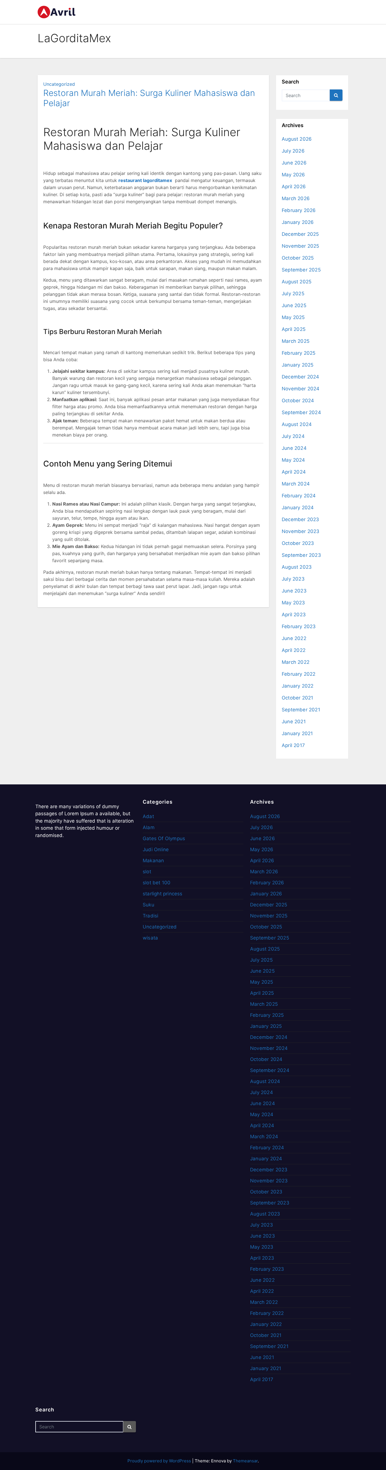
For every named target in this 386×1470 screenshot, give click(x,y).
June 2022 (294, 638)
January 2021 (297, 733)
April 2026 (294, 186)
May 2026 (293, 174)
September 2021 (301, 709)
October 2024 (298, 400)
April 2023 (294, 614)
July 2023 (293, 579)
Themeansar (245, 1460)
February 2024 (299, 495)
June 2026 (294, 163)
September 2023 (301, 555)
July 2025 (293, 293)
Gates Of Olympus (164, 838)
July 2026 (293, 151)
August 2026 (297, 139)
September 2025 (301, 270)
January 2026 (298, 222)
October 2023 (298, 543)
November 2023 (301, 531)
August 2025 (296, 281)
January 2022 (297, 686)
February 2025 (299, 353)
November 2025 (300, 246)
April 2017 (293, 745)
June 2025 (294, 305)
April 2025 (293, 329)
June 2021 (294, 721)
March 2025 (295, 341)
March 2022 (295, 662)
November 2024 (301, 388)
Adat (148, 816)
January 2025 (297, 365)
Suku (148, 905)
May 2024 (293, 460)
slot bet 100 (156, 882)
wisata (150, 938)
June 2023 (294, 591)
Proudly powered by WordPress (159, 1460)
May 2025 (293, 317)
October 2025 (298, 258)
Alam (149, 827)
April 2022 (293, 650)
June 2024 (294, 448)
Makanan (153, 860)
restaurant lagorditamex (145, 180)
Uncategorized (59, 84)
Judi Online (156, 849)
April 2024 (294, 472)
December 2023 (300, 519)
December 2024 (300, 377)
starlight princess (163, 893)
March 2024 (296, 484)
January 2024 (298, 507)
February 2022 (299, 674)
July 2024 (293, 436)
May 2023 (293, 602)
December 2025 (300, 234)
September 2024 (301, 412)
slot (147, 871)
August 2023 (297, 567)
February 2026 (299, 210)
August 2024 (297, 424)
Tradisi (150, 916)
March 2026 (296, 198)
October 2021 (297, 698)
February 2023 (299, 626)
